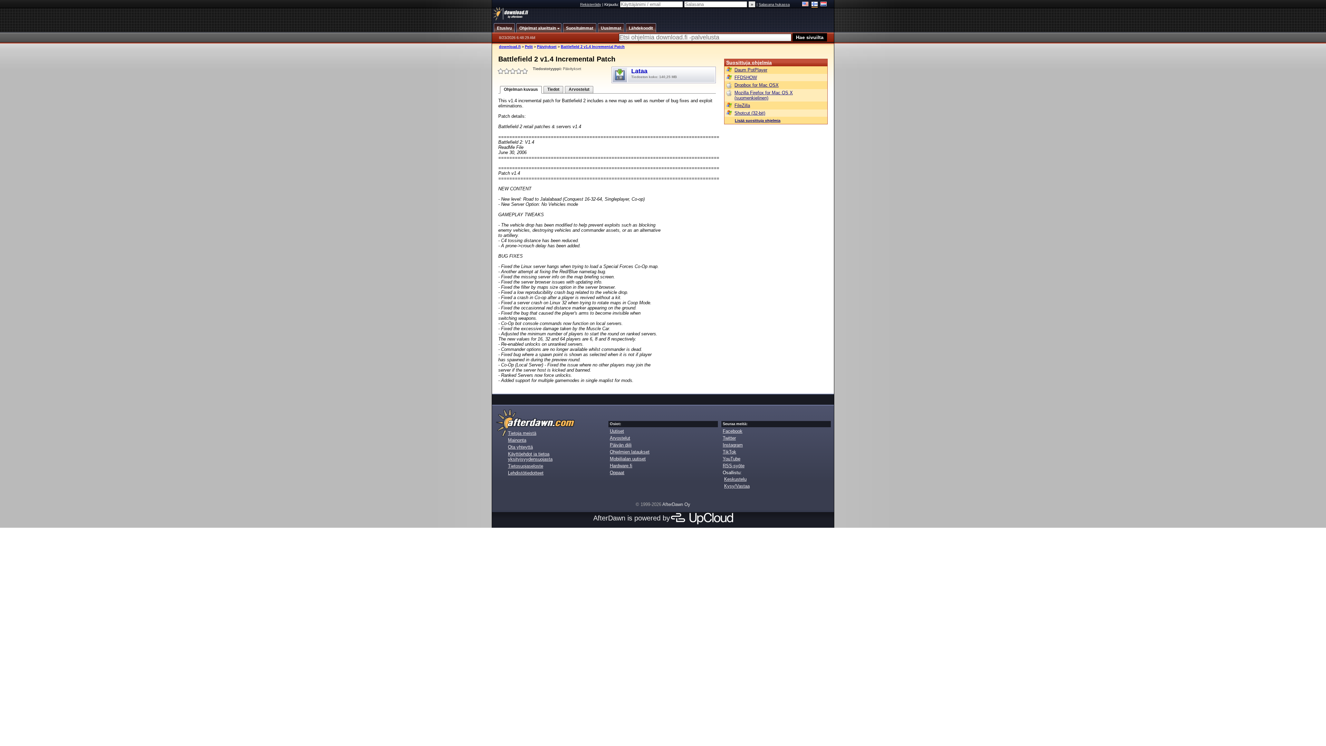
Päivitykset (547, 47)
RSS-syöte (733, 465)
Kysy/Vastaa (737, 486)
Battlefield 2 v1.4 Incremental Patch (593, 47)
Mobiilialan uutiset (628, 458)
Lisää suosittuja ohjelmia (757, 120)
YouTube (731, 458)
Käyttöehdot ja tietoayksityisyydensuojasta (530, 456)
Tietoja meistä (522, 433)
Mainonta (517, 440)
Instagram (733, 445)
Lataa (654, 73)
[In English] (805, 5)
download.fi (510, 47)
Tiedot (553, 89)
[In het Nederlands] (823, 5)
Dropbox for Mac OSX (756, 85)
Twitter (729, 438)
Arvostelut (579, 89)
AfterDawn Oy (676, 504)
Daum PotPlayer (750, 70)
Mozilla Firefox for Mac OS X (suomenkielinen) (763, 95)
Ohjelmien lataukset (630, 452)
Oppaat (617, 472)
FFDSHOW (745, 77)
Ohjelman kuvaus (521, 89)
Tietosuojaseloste (525, 466)
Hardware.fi (621, 465)
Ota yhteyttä (520, 447)
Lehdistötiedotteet (526, 473)
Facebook (732, 431)
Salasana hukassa (774, 4)
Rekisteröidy (590, 4)
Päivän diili (621, 445)
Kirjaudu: (612, 4)
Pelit (529, 47)
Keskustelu (735, 479)
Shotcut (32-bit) (749, 113)
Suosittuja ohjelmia (749, 62)
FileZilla (742, 105)
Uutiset (617, 431)
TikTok (729, 452)
